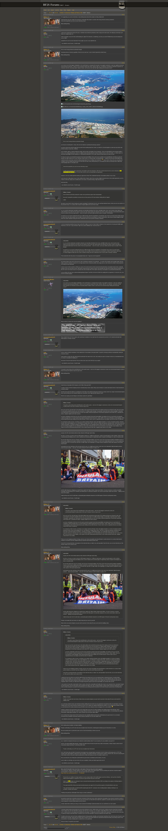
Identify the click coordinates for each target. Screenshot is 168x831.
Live (49, 10)
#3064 (123, 382)
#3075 (123, 807)
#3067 (123, 501)
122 (51, 12)
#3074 (123, 796)
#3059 (123, 259)
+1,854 (45, 27)
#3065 (123, 399)
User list (57, 10)
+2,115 (45, 195)
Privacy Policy (112, 827)
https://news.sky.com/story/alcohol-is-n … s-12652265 (72, 773)
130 (60, 12)
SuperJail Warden (49, 279)
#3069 (123, 628)
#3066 (123, 430)
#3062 (123, 350)
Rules (61, 10)
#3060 (123, 277)
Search (52, 10)
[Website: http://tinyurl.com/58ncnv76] (51, 194)
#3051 (123, 14)
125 (57, 12)
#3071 (123, 722)
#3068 (123, 549)
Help (65, 10)
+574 (45, 37)
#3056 (123, 208)
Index (62, 12)
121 (49, 12)
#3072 (123, 738)
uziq (45, 32)
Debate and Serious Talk (76, 12)
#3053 (123, 47)
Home (45, 10)
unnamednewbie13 (49, 191)
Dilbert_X (46, 17)
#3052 (123, 30)
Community (67, 12)
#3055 (123, 188)
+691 (45, 289)
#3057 (123, 221)
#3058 (123, 237)
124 (55, 12)
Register (69, 10)
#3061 (123, 334)
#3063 (123, 367)
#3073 (123, 766)
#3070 (123, 693)
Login (73, 10)
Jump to (45, 827)
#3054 (123, 62)
